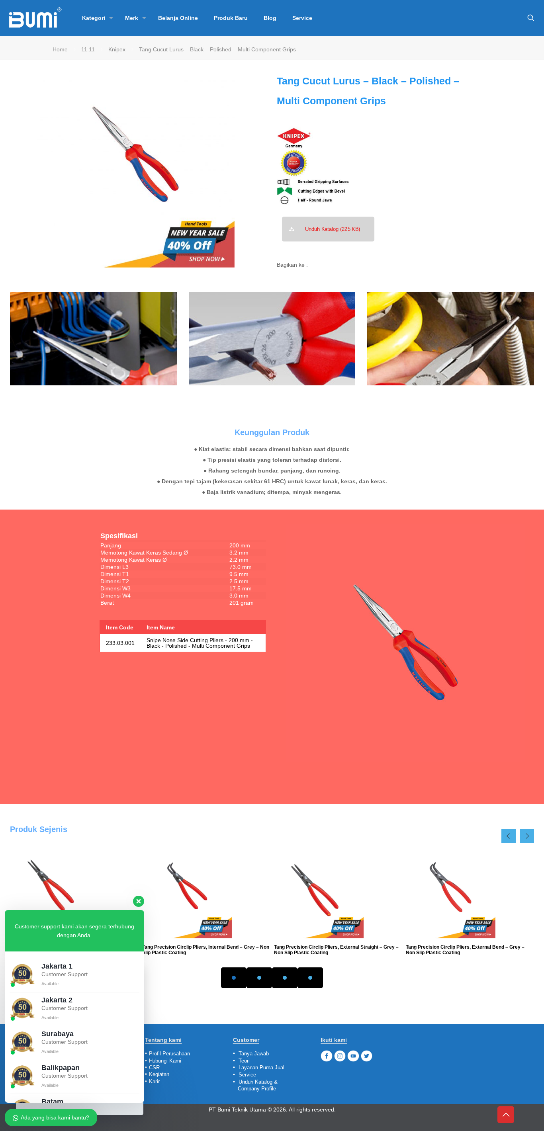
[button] (234, 977)
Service (247, 1075)
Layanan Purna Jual (261, 1067)
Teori (244, 1061)
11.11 (88, 49)
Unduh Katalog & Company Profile (255, 1085)
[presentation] (508, 836)
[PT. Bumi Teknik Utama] (35, 18)
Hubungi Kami (165, 1061)
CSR (154, 1067)
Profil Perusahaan (169, 1054)
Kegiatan (159, 1074)
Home (60, 49)
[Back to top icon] (505, 1114)
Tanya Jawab (254, 1054)
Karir (154, 1081)
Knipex (116, 49)
